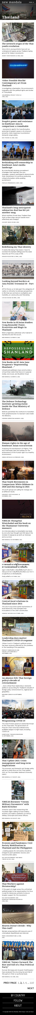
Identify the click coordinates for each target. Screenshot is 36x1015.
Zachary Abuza (7, 222)
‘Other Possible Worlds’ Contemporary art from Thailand (14, 83)
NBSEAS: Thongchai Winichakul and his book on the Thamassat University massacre (16, 524)
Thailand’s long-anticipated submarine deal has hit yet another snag (16, 210)
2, (21, 983)
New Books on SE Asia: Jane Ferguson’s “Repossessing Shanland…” (15, 364)
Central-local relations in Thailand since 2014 (15, 602)
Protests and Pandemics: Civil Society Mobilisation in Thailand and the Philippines (17, 845)
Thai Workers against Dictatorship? (13, 885)
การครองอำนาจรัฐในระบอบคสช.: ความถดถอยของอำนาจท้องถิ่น (16, 565)
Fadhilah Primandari (8, 183)
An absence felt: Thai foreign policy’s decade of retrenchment (17, 680)
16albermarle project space (11, 95)
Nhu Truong (6, 138)
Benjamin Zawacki (7, 694)
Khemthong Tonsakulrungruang (12, 734)
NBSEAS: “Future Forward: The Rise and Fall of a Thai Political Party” (18, 964)
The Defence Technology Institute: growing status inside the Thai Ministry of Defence (16, 405)
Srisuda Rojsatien (8, 256)
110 (32, 983)
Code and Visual (29, 1011)
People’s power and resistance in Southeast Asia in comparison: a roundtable (17, 123)
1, (19, 983)
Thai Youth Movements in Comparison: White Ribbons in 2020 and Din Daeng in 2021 (17, 484)
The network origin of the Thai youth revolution (18, 45)
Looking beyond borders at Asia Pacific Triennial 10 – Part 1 (18, 283)
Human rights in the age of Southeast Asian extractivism (17, 444)
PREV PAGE (10, 983)
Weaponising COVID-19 (13, 721)
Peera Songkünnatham (9, 936)
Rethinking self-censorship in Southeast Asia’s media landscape (17, 165)
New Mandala (6, 337)
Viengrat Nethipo (7, 613)
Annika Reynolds (7, 457)
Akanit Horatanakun (8, 56)
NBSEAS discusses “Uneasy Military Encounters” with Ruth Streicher (15, 804)
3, (24, 983)
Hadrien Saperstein (8, 418)
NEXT (30, 988)
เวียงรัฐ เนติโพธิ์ (6, 576)
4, (26, 983)
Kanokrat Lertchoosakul (10, 494)
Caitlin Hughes (7, 298)
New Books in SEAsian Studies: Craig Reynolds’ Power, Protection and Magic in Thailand (17, 326)
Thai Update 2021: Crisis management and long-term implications (16, 763)
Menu (31, 2)
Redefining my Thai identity (16, 247)
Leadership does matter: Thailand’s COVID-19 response (17, 639)
